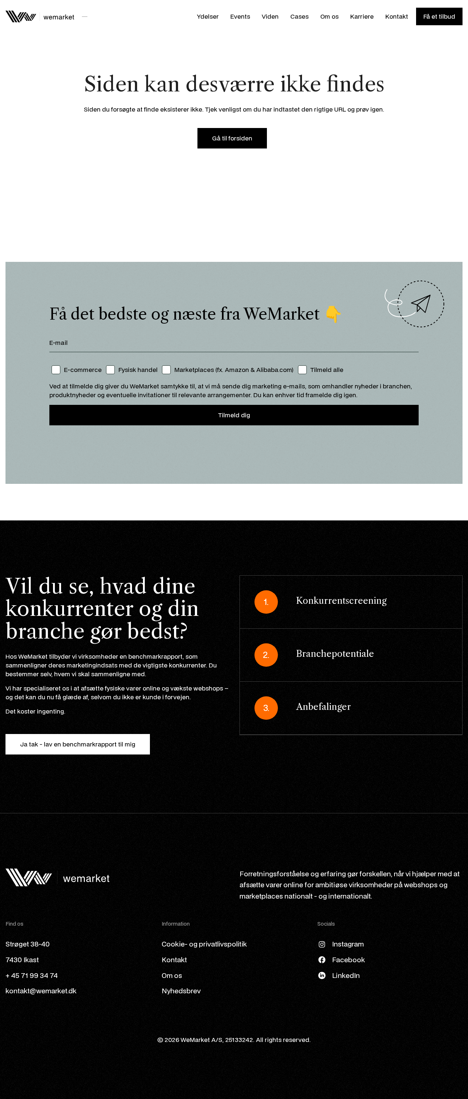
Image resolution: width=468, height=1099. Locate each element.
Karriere (362, 16)
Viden (270, 16)
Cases (299, 16)
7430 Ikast (22, 959)
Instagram (348, 943)
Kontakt (396, 16)
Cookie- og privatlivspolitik (204, 943)
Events (240, 16)
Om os (329, 16)
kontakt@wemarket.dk (40, 990)
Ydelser (208, 16)
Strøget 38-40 (27, 943)
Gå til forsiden (232, 138)
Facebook (348, 959)
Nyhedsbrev (181, 990)
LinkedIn (346, 975)
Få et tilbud (439, 16)
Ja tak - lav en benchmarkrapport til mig (77, 744)
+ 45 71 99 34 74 (31, 975)
